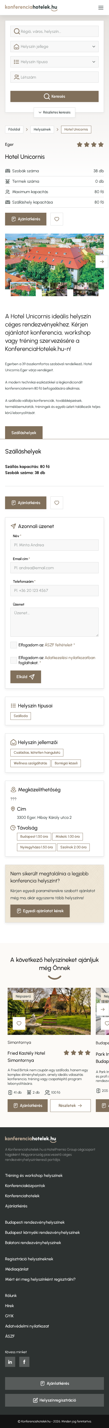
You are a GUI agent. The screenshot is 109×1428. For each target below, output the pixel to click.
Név (17, 536)
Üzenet (18, 604)
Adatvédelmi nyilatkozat (27, 1326)
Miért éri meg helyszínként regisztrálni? (40, 1279)
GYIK (9, 1315)
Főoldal (14, 129)
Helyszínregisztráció (58, 1400)
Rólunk (11, 1295)
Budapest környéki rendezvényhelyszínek (42, 1232)
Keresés (58, 96)
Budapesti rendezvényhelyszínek (35, 1222)
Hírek (9, 1305)
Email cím (21, 559)
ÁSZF (10, 1336)
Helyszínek (42, 129)
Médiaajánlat (17, 1269)
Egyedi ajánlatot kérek (43, 910)
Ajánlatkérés (29, 219)
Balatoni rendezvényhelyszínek (33, 1242)
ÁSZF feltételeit (58, 644)
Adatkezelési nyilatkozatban (70, 657)
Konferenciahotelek (22, 1195)
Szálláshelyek (23, 432)
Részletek (67, 1105)
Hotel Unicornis (76, 129)
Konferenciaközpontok (25, 1185)
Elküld (21, 676)
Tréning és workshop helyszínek (34, 1175)
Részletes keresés (56, 112)
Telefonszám (24, 581)
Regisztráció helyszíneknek (29, 1258)
